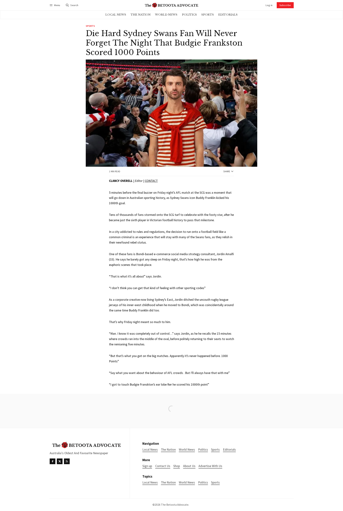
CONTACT (151, 181)
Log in (269, 5)
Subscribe (285, 5)
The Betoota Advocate (174, 504)
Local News (150, 482)
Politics (203, 482)
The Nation (168, 482)
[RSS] (67, 461)
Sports (90, 26)
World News (187, 482)
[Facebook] (52, 461)
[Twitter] (60, 461)
